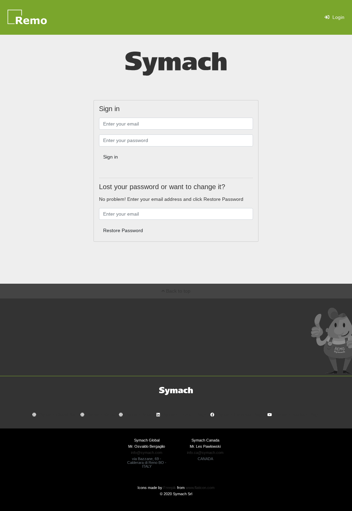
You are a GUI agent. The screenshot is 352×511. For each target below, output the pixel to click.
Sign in (110, 157)
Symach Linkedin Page (185, 415)
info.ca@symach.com (205, 452)
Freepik (169, 488)
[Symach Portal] (40, 17)
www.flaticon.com (200, 488)
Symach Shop (139, 415)
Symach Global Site (58, 415)
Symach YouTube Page (298, 415)
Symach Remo (101, 415)
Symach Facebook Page (241, 415)
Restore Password (123, 230)
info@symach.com (146, 452)
